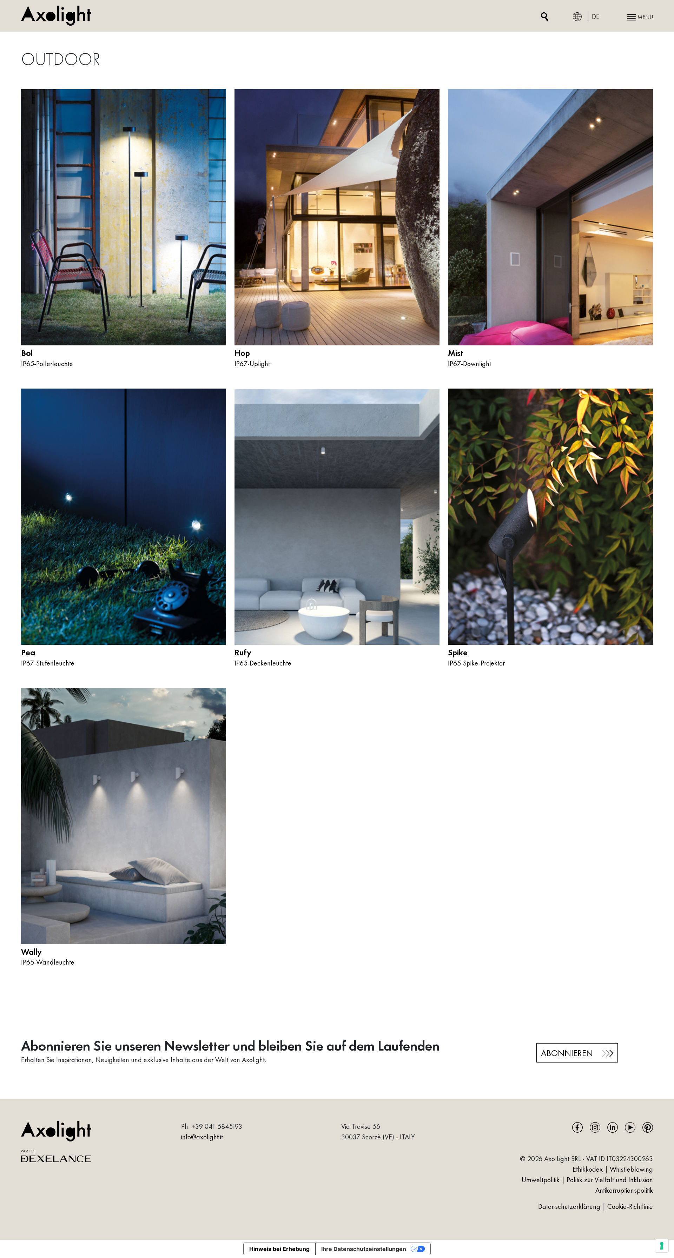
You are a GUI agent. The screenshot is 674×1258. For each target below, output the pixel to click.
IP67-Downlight (469, 363)
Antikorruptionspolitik (624, 1190)
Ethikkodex (588, 1169)
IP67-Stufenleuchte (47, 663)
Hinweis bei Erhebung (279, 1248)
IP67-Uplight (252, 363)
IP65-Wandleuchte (47, 962)
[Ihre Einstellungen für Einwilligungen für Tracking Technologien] (661, 1245)
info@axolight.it (202, 1136)
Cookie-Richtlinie (630, 1206)
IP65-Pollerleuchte (47, 363)
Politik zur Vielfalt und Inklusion (610, 1179)
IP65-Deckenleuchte (262, 663)
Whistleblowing (631, 1169)
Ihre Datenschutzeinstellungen (363, 1248)
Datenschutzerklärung (570, 1206)
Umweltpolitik (541, 1179)
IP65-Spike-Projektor (476, 663)
